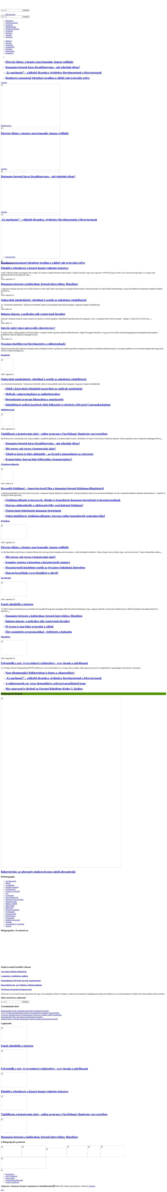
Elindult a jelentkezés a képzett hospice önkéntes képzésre (34, 267)
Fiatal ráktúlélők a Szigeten (17, 604)
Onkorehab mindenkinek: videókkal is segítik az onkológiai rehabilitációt (43, 300)
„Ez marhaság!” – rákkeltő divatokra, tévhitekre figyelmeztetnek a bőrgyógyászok (53, 72)
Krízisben (8, 33)
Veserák (8, 926)
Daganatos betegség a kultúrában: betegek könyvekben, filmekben (39, 284)
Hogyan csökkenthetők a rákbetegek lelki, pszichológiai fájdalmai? (44, 505)
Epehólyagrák (10, 889)
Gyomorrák (9, 895)
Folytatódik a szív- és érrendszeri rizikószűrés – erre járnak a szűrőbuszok (44, 663)
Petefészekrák (10, 916)
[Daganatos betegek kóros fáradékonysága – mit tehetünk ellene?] (83, 150)
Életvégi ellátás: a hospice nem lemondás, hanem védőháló (39, 61)
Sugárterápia (9, 47)
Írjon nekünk (10, 1178)
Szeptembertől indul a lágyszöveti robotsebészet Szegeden (21, 1017)
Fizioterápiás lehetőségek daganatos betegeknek (33, 510)
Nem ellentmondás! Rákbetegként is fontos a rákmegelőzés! (40, 672)
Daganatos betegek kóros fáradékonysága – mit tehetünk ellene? (42, 67)
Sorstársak (9, 31)
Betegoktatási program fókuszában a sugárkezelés (34, 399)
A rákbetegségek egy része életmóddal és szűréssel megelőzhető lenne (45, 683)
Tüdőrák (8, 922)
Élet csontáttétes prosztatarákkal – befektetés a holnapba (38, 631)
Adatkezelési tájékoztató (14, 1180)
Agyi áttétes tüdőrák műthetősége (14, 972)
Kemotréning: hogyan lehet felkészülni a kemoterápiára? (38, 459)
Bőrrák (7, 883)
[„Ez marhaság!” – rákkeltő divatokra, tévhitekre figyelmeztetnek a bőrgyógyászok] (83, 193)
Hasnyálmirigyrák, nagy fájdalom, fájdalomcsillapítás (21, 985)
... (30, 275)
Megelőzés (9, 21)
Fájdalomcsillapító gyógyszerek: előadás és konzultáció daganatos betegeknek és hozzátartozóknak (62, 500)
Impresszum (9, 1174)
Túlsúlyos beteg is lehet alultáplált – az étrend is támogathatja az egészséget (49, 453)
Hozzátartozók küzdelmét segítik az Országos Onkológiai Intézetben (45, 567)
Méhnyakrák (10, 906)
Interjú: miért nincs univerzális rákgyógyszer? (28, 327)
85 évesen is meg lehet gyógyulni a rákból (29, 626)
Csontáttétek (9, 885)
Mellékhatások (10, 27)
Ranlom (92, 1186)
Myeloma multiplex (12, 910)
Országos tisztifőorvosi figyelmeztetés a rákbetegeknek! (33, 343)
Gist (6, 893)
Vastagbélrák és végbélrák (14, 924)
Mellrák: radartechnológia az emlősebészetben (32, 394)
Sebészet (8, 41)
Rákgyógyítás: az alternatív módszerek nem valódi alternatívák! (38, 871)
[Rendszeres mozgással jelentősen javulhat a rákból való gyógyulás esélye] (83, 236)
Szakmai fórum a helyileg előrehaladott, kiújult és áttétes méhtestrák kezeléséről (29, 1019)
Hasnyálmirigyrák (11, 897)
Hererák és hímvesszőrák (14, 900)
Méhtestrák (9, 908)
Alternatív (9, 37)
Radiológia (9, 53)
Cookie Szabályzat (12, 1182)
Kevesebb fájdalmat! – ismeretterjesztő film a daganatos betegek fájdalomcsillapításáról (52, 488)
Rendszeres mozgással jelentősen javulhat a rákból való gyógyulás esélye (47, 77)
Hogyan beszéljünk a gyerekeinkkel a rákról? (31, 572)
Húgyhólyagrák (11, 902)
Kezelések (9, 25)
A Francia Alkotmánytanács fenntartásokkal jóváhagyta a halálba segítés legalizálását (31, 1015)
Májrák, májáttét (11, 904)
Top (2, 1190)
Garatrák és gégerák (12, 891)
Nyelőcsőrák (10, 912)
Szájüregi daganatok (12, 920)
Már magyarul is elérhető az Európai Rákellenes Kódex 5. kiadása (44, 688)
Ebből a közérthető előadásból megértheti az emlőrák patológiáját (43, 388)
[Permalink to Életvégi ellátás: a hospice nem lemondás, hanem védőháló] (14, 539)
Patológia (8, 49)
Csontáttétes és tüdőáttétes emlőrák (14, 976)
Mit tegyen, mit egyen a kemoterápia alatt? (30, 448)
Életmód (8, 43)
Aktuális (8, 35)
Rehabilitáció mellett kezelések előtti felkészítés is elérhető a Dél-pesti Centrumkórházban (57, 404)
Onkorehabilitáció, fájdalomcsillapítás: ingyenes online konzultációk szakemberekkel (55, 515)
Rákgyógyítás (83, 4)
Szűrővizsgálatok (11, 23)
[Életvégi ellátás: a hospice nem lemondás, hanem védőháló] (83, 107)
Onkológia (9, 45)
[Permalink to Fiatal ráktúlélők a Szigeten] (14, 595)
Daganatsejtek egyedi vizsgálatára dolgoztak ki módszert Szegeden (25, 1011)
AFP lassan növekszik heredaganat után (16, 989)
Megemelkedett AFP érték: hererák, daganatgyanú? (21, 981)
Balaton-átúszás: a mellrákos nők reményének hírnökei (33, 313)
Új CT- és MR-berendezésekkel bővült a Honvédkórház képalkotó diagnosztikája (30, 1013)
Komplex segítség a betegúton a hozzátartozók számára (37, 562)
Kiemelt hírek (10, 257)
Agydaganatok (10, 881)
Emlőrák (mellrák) (12, 887)
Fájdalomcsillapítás (12, 29)
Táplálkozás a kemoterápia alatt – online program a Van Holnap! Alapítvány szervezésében (54, 433)
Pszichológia (10, 51)
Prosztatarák (9, 918)
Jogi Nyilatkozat (11, 1176)
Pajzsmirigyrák (10, 914)
